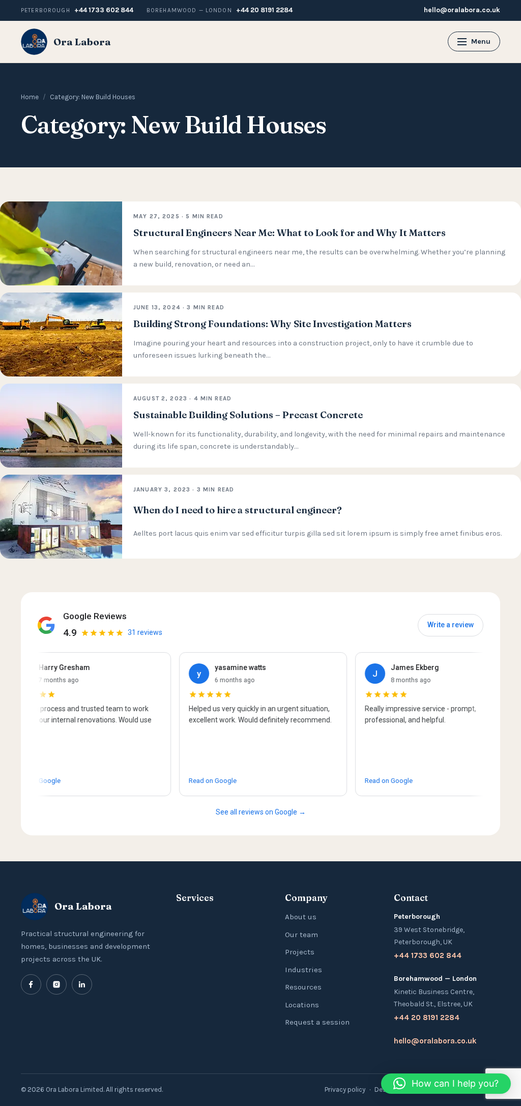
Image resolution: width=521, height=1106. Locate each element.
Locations (302, 1004)
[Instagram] (56, 984)
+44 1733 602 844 (103, 10)
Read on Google (191, 780)
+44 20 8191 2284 (264, 10)
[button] (446, 1083)
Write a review (450, 625)
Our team (301, 934)
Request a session (317, 1022)
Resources (303, 987)
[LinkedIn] (82, 984)
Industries (303, 969)
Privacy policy (345, 1089)
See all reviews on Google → (261, 812)
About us (300, 916)
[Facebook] (31, 984)
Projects (299, 951)
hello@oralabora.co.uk (462, 10)
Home (30, 97)
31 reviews (145, 632)
